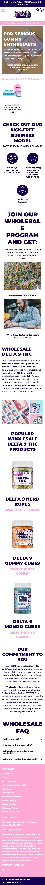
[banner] (22, 3)
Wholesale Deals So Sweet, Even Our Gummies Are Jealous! (22, 67)
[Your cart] (42, 10)
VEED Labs (25, 879)
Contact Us (7, 774)
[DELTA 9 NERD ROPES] (22, 492)
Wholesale (7, 789)
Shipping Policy (10, 808)
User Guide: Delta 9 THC (14, 785)
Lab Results (8, 793)
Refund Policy (9, 800)
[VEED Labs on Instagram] (4, 870)
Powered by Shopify (12, 882)
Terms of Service (10, 812)
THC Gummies (9, 781)
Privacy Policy (9, 804)
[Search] (38, 10)
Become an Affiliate (12, 796)
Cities (5, 777)
